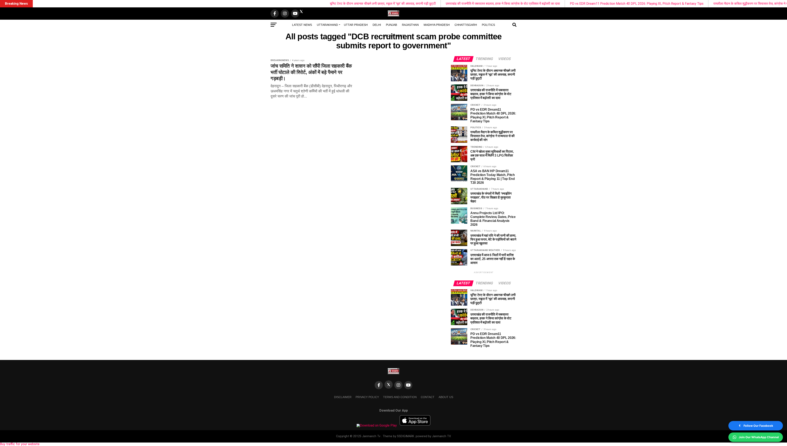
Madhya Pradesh (437, 24)
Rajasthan (410, 24)
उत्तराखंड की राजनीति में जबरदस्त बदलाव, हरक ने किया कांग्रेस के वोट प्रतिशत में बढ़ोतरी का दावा (457, 4)
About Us (446, 397)
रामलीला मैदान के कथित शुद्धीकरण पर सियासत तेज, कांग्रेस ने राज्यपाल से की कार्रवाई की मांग (722, 4)
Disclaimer (342, 397)
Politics (488, 24)
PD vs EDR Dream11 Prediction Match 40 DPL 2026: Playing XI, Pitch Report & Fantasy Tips (591, 4)
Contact (427, 397)
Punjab (391, 24)
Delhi (377, 24)
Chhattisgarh (466, 24)
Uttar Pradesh (356, 24)
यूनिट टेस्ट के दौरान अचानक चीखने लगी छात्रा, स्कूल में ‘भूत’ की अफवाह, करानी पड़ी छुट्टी (338, 4)
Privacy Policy (367, 397)
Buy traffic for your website (20, 444)
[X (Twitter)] (388, 384)
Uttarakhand (327, 24)
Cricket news (393, 35)
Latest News (302, 24)
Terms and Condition (400, 397)
